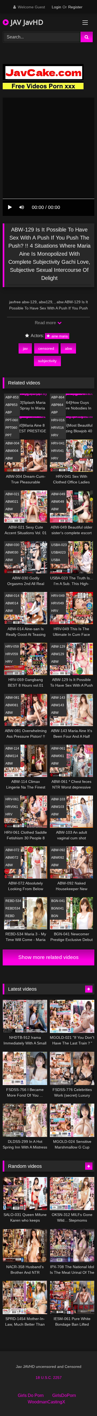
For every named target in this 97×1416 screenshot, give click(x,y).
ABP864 (57, 405)
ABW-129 (58, 646)
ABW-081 (12, 698)
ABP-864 (57, 397)
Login (56, 7)
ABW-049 (58, 494)
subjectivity (47, 361)
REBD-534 (13, 901)
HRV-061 (12, 799)
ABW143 (57, 705)
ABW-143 (58, 698)
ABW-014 (12, 596)
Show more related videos (48, 957)
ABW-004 (12, 443)
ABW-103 (58, 799)
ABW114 (11, 756)
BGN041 (57, 908)
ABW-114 (12, 748)
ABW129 (57, 654)
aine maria (59, 336)
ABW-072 (12, 850)
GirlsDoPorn (64, 1395)
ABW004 (11, 451)
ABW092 (57, 857)
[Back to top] (80, 1400)
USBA (55, 560)
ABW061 (57, 756)
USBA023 (58, 552)
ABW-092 (58, 850)
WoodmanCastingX (46, 1402)
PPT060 (11, 428)
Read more (46, 322)
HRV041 (57, 451)
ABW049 (57, 502)
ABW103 (57, 807)
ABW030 (11, 552)
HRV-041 (58, 443)
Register (75, 7)
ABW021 (11, 502)
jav (25, 348)
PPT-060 (11, 420)
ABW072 (11, 857)
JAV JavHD (26, 22)
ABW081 (11, 705)
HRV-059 (12, 646)
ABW (9, 458)
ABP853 (11, 405)
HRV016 (57, 428)
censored (46, 348)
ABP (8, 412)
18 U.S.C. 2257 (49, 1377)
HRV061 (11, 807)
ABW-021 (12, 494)
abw (68, 348)
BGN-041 (58, 901)
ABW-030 (12, 545)
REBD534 (12, 908)
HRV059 (11, 654)
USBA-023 (59, 545)
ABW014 (11, 603)
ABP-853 (12, 397)
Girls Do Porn (31, 1395)
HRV (54, 435)
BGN (54, 916)
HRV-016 (58, 420)
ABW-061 (58, 748)
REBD (10, 916)
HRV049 (57, 603)
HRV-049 (58, 596)
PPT (8, 435)
